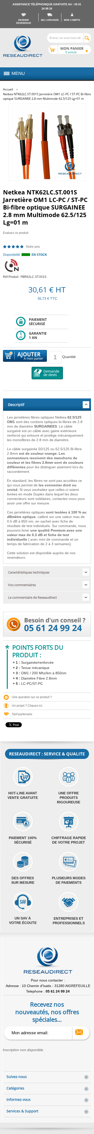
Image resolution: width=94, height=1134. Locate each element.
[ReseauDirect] (23, 46)
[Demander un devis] (47, 373)
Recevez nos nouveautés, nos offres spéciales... (47, 1011)
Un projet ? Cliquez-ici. (27, 705)
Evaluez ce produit (15, 233)
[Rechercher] (87, 38)
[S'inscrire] (79, 1032)
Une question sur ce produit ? (32, 697)
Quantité (69, 357)
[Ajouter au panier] (25, 356)
